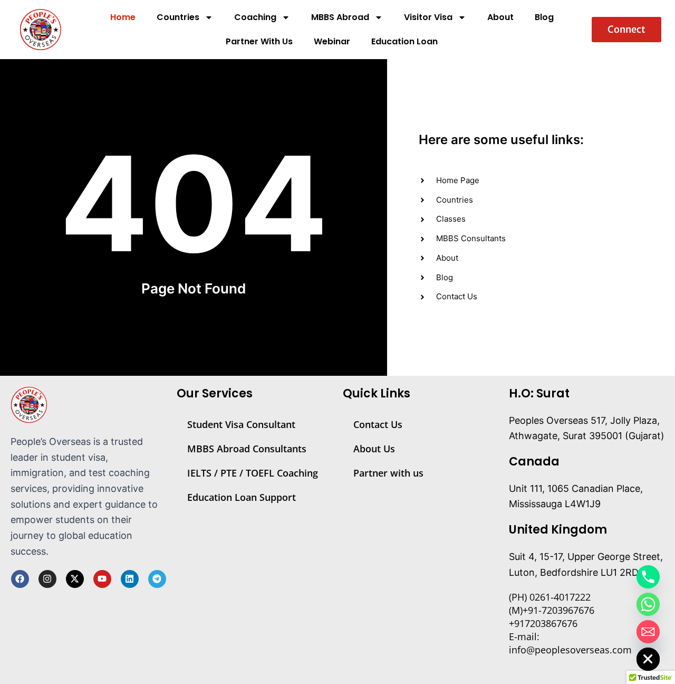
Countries (178, 17)
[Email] (648, 631)
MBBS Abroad (340, 17)
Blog (544, 17)
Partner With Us (259, 41)
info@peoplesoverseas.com (570, 649)
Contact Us (377, 424)
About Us (374, 448)
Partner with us (388, 473)
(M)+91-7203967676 (551, 610)
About (500, 17)
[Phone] (648, 576)
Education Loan (404, 41)
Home (123, 17)
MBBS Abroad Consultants (246, 448)
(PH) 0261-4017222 (550, 597)
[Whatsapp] (648, 604)
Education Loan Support (241, 497)
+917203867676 (543, 623)
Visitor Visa (428, 17)
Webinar (332, 41)
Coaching (255, 17)
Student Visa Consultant (241, 424)
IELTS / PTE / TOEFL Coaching (252, 473)
